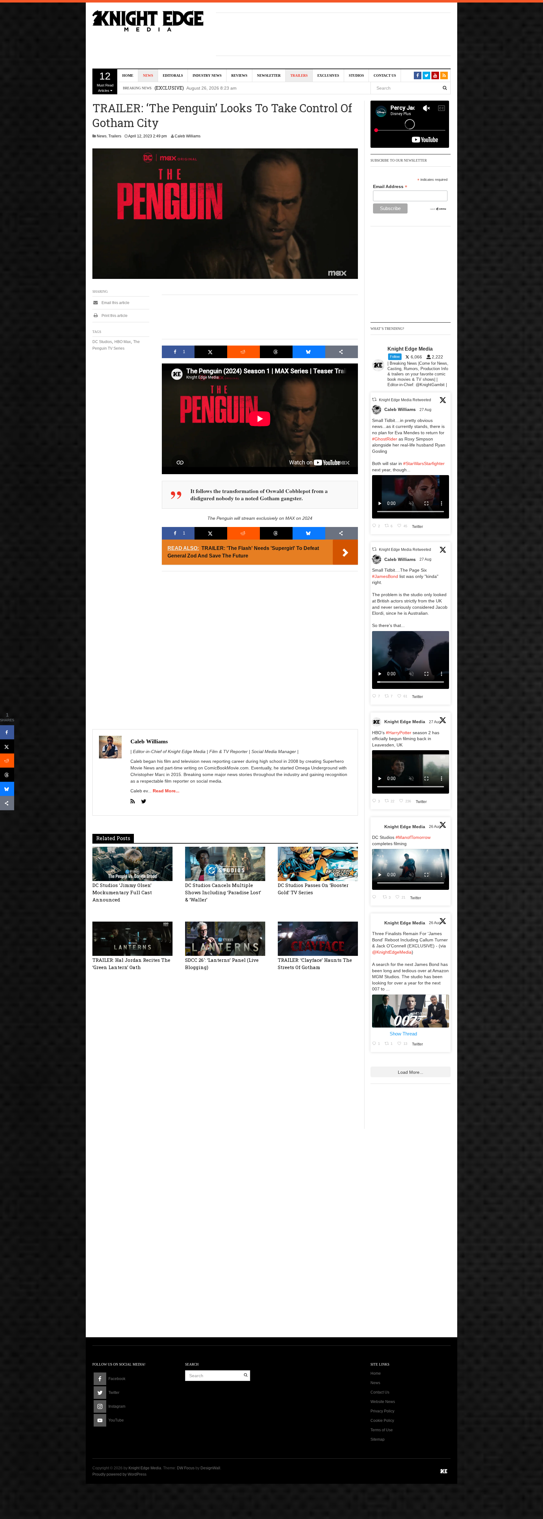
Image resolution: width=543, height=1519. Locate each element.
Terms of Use (381, 1430)
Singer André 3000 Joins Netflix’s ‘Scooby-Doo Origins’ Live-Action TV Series (239, 88)
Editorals (173, 75)
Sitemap (377, 1439)
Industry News (207, 75)
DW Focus (186, 1468)
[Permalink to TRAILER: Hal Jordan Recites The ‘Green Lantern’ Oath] (132, 938)
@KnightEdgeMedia (392, 952)
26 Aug (435, 826)
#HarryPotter (398, 732)
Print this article (114, 315)
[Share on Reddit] (243, 352)
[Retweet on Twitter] (374, 399)
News (148, 75)
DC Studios (102, 342)
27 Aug (426, 409)
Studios (356, 75)
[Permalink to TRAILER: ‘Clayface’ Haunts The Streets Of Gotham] (318, 938)
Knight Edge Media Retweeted (405, 400)
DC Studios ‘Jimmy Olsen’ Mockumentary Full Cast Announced (122, 892)
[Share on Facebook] (7, 732)
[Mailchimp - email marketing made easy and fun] (438, 208)
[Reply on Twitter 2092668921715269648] (375, 897)
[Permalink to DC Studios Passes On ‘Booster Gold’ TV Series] (318, 863)
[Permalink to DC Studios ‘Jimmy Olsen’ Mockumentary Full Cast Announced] (132, 863)
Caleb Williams (187, 136)
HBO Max (122, 342)
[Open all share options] (341, 352)
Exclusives (328, 75)
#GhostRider (384, 438)
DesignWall (210, 1468)
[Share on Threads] (276, 352)
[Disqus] (225, 1074)
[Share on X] (211, 352)
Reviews (239, 75)
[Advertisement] (333, 33)
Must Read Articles (105, 81)
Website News (382, 1402)
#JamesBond (385, 576)
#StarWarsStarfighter (424, 463)
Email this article (115, 303)
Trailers (299, 75)
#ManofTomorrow (413, 837)
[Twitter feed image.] (410, 1011)
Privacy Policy (382, 1411)
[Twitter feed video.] (410, 496)
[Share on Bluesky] (309, 352)
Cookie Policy (382, 1420)
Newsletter (269, 75)
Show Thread (403, 1033)
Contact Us (385, 75)
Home (127, 75)
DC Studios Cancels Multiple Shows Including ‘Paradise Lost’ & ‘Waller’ (223, 892)
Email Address (390, 187)
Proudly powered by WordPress (119, 1474)
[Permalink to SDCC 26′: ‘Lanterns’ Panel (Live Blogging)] (225, 938)
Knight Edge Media (404, 721)
